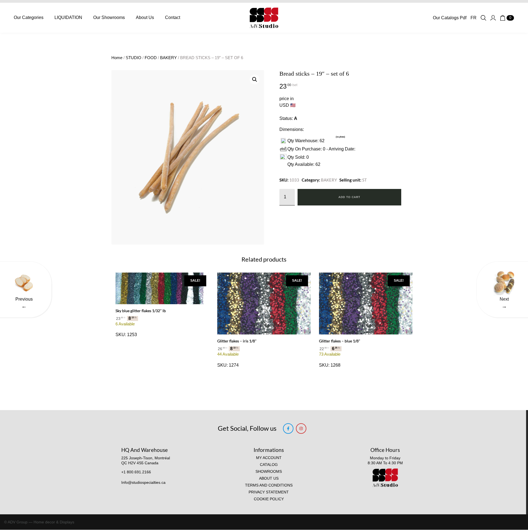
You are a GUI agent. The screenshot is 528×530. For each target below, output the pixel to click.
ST (364, 179)
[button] (255, 79)
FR (474, 17)
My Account (269, 458)
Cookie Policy (269, 499)
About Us (145, 17)
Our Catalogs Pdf (449, 17)
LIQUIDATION (68, 17)
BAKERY (168, 58)
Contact (172, 17)
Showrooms (268, 471)
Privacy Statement (269, 492)
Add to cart (349, 197)
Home (116, 58)
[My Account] (493, 18)
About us (269, 478)
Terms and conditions (269, 485)
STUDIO (133, 58)
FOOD (151, 58)
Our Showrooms (109, 17)
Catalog (269, 465)
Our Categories (28, 17)
